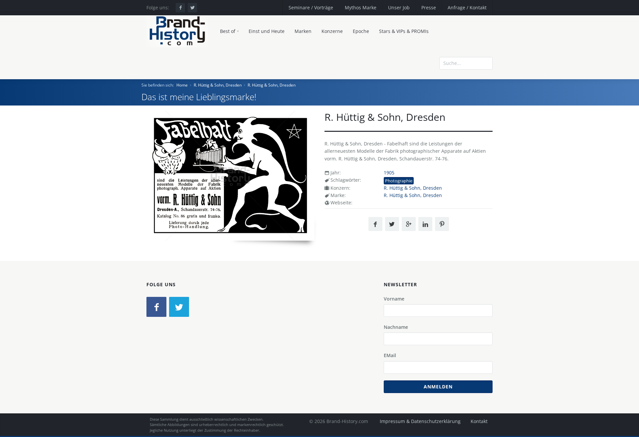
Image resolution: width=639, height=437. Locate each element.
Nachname (396, 327)
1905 (389, 172)
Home (182, 85)
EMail (390, 355)
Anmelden (438, 386)
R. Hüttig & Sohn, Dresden (218, 85)
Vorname (394, 299)
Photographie (398, 181)
